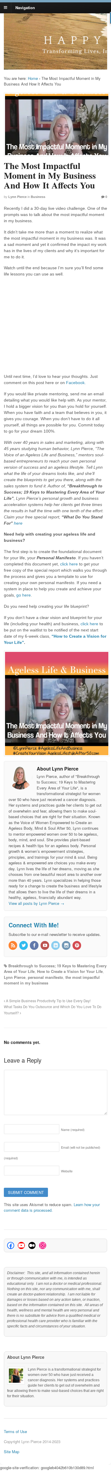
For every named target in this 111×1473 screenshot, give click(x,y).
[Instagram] (66, 945)
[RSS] (13, 945)
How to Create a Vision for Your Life (70, 971)
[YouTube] (45, 945)
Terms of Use (15, 1431)
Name (73, 1129)
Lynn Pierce (17, 197)
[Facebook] (34, 945)
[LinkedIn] (56, 945)
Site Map (11, 1451)
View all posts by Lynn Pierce (36, 903)
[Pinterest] (77, 945)
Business (38, 197)
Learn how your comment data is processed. (52, 1207)
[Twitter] (24, 945)
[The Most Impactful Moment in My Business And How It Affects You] (55, 124)
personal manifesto (45, 977)
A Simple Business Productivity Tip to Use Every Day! (48, 1000)
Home (33, 78)
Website (67, 1171)
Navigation (25, 7)
